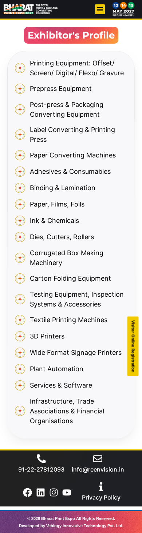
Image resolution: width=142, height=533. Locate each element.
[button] (100, 9)
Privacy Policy (101, 497)
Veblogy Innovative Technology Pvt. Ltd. (84, 526)
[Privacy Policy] (101, 486)
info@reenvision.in (98, 469)
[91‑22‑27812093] (41, 458)
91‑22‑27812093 (41, 469)
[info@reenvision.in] (97, 458)
